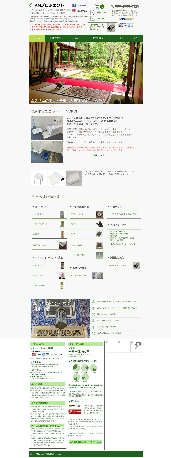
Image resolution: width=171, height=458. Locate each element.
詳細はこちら (99, 155)
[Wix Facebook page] (74, 5)
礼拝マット (41, 206)
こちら (83, 25)
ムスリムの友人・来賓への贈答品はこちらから (68, 100)
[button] (100, 6)
